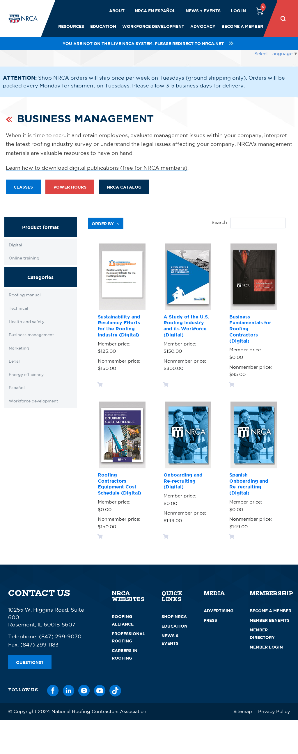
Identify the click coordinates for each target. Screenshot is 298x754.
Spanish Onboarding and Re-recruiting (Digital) (248, 483)
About (117, 10)
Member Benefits (270, 620)
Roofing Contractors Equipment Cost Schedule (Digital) (119, 483)
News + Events (203, 10)
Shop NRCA (174, 616)
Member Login (266, 646)
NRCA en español (155, 10)
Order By (103, 223)
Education (103, 26)
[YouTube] (100, 689)
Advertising (218, 610)
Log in (238, 10)
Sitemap (242, 711)
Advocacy (202, 26)
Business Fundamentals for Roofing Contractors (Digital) (250, 328)
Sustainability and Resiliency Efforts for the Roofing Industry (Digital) (119, 325)
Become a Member (242, 26)
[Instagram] (84, 689)
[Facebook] (53, 689)
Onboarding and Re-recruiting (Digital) (183, 481)
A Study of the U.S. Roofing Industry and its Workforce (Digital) (186, 325)
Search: (220, 222)
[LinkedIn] (68, 689)
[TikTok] (115, 689)
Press (210, 620)
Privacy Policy (274, 711)
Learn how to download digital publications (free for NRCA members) (96, 168)
